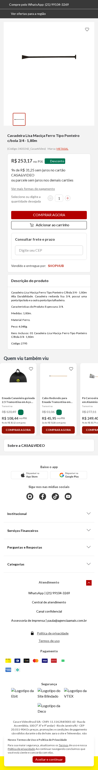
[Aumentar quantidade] (67, 198)
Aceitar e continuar (49, 759)
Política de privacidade (53, 633)
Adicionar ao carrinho (52, 225)
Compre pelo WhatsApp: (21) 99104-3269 (39, 4)
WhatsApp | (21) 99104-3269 (49, 593)
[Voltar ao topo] (89, 583)
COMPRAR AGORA (49, 215)
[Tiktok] (55, 496)
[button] (25, 13)
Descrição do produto (30, 280)
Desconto (57, 161)
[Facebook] (42, 496)
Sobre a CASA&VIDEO (26, 445)
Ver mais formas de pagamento (33, 189)
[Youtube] (68, 496)
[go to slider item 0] (19, 119)
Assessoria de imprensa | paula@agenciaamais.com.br (49, 620)
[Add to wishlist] (87, 29)
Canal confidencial (49, 611)
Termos (63, 745)
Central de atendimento (49, 602)
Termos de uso (49, 641)
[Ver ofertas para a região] (92, 14)
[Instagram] (29, 496)
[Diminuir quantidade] (50, 198)
